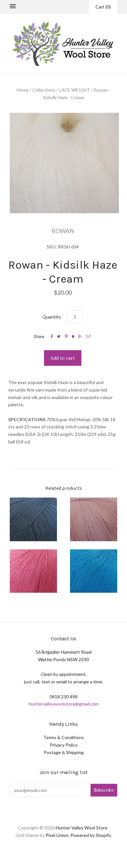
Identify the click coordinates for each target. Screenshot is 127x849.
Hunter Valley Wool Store (81, 827)
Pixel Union (57, 835)
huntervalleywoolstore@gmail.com (64, 704)
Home (23, 90)
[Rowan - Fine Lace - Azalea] (33, 571)
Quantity (51, 317)
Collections (43, 90)
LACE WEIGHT (74, 90)
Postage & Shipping (64, 752)
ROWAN (62, 230)
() (103, 6)
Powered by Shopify (90, 835)
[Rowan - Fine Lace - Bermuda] (94, 571)
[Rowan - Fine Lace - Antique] (94, 519)
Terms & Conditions (63, 737)
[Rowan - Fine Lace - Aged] (33, 519)
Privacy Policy (64, 745)
